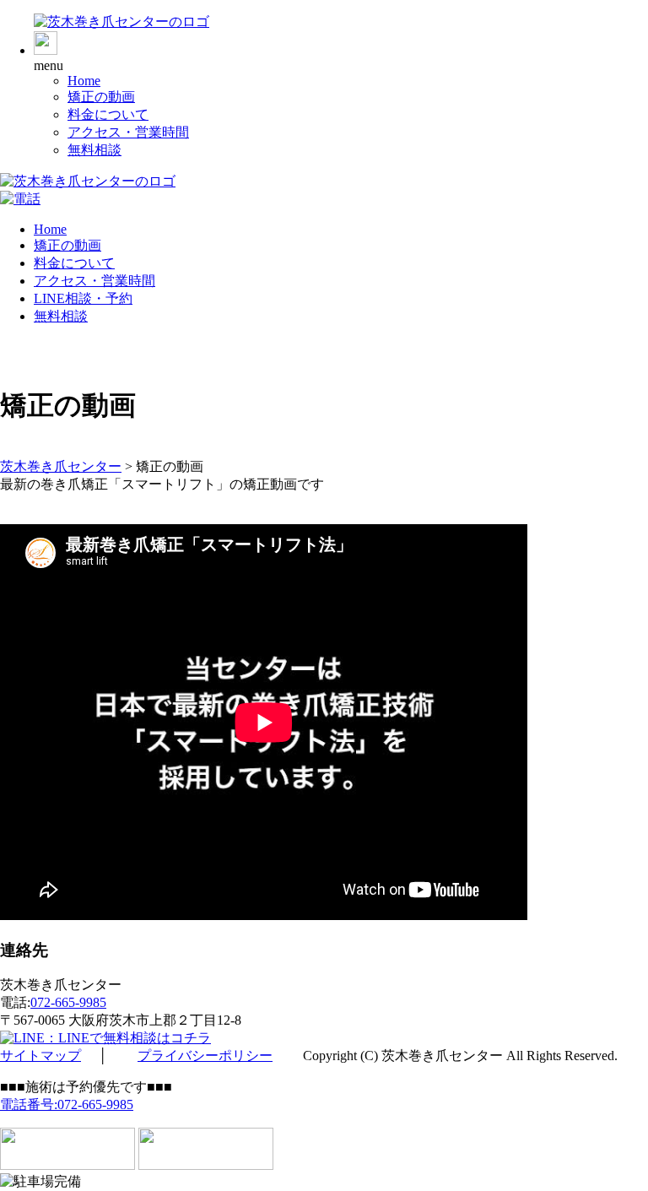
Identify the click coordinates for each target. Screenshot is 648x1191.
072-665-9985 (68, 1002)
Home (84, 80)
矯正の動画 (101, 96)
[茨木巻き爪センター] (121, 21)
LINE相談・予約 (83, 298)
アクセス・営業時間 (128, 132)
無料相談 (95, 150)
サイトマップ (40, 1055)
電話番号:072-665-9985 (66, 1104)
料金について (108, 114)
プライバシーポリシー (205, 1055)
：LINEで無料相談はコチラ (128, 1038)
